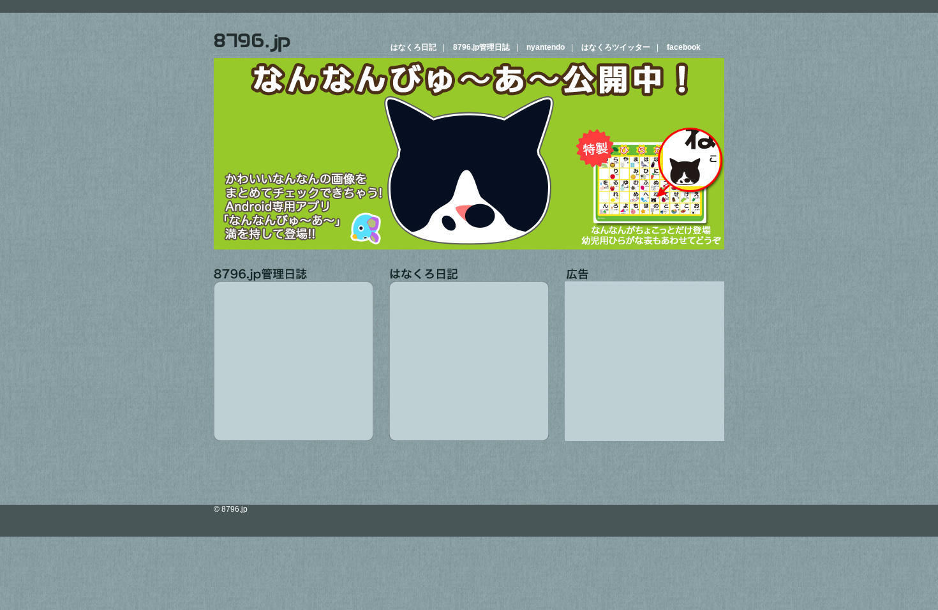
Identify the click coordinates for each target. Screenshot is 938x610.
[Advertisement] (644, 361)
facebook (684, 47)
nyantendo (545, 47)
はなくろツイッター (615, 47)
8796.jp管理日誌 (481, 47)
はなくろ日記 (413, 47)
